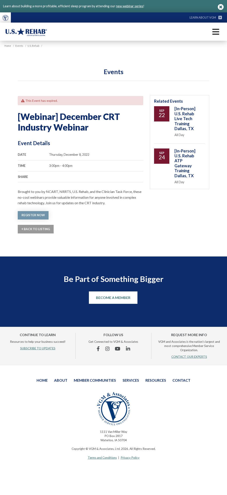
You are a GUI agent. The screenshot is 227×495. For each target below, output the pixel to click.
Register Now (33, 215)
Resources (155, 380)
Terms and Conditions (102, 457)
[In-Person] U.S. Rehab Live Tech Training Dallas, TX (184, 118)
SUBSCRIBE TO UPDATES (37, 348)
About (60, 380)
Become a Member (113, 297)
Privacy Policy (130, 457)
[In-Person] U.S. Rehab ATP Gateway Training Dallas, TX (184, 163)
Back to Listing (36, 229)
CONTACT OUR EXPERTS (189, 356)
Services (131, 380)
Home (42, 380)
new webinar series (129, 6)
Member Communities (95, 380)
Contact (181, 380)
